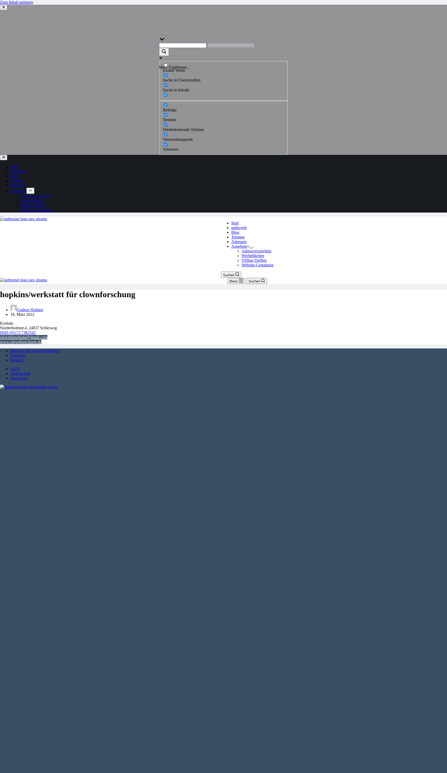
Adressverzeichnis (256, 251)
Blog (235, 232)
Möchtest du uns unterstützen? (35, 350)
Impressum (19, 378)
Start (235, 223)
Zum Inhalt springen (16, 2)
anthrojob (239, 227)
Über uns (17, 355)
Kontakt (17, 360)
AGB (14, 369)
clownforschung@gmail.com (23, 337)
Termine (238, 237)
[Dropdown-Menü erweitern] (251, 248)
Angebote (239, 246)
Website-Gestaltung (257, 265)
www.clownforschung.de (20, 342)
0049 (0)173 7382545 (18, 332)
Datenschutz (20, 373)
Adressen (239, 241)
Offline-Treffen (254, 260)
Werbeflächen (253, 255)
